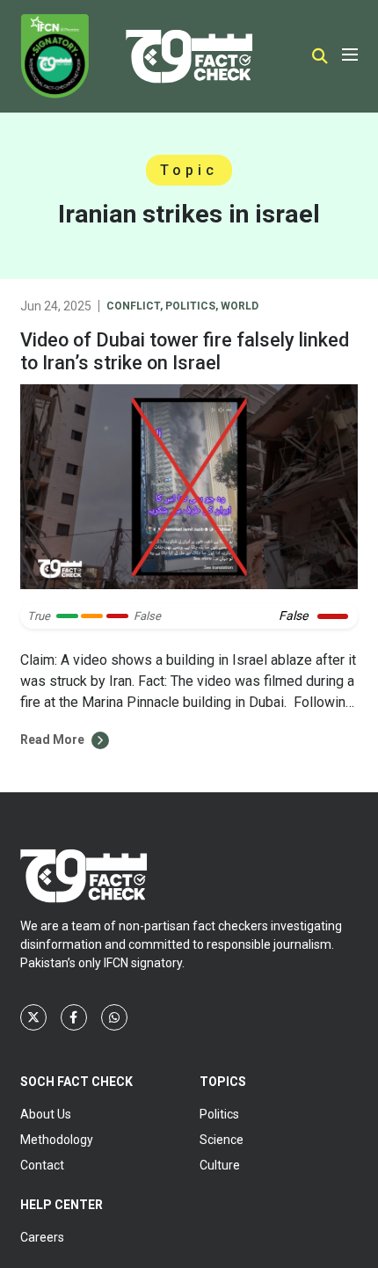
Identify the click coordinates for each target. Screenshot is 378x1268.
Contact (42, 1165)
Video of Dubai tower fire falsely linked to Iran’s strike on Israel (184, 351)
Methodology (56, 1140)
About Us (45, 1114)
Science (222, 1140)
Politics (190, 306)
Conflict (133, 306)
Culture (220, 1165)
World (239, 306)
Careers (42, 1237)
